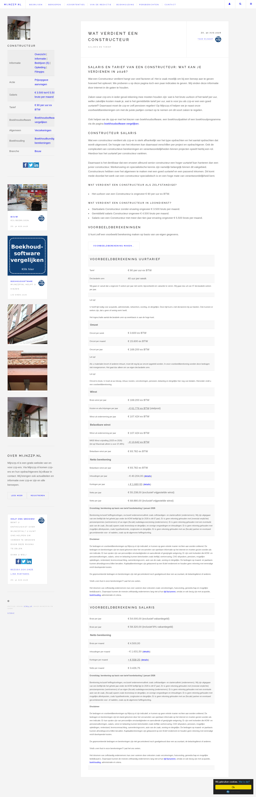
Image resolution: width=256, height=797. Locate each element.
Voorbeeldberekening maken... (113, 246)
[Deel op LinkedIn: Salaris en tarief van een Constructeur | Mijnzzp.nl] (36, 166)
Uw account (230, 4)
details (148, 476)
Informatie (40, 58)
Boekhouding (125, 5)
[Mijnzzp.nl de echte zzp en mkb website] (19, 28)
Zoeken (240, 4)
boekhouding (95, 595)
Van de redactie (100, 5)
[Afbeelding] (27, 325)
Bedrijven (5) (42, 63)
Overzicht (40, 54)
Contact (170, 5)
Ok (233, 787)
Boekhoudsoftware (22, 281)
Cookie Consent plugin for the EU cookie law (233, 791)
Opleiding (40, 67)
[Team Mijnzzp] (41, 218)
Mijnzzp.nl (13, 4)
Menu (251, 4)
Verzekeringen (43, 130)
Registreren (38, 495)
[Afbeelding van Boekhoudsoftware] (27, 256)
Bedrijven (36, 5)
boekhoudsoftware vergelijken (121, 123)
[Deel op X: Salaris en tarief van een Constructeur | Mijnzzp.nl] (31, 166)
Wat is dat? (244, 781)
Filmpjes (39, 71)
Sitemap (11, 613)
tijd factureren (170, 591)
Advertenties (76, 5)
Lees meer (17, 495)
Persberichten (149, 5)
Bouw (38, 151)
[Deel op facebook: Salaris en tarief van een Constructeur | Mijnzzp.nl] (25, 166)
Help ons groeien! (23, 519)
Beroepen (54, 5)
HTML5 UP (28, 606)
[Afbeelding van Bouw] (27, 198)
